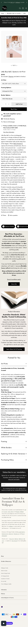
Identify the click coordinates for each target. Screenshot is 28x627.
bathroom (21, 539)
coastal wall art (22, 532)
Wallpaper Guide (4, 568)
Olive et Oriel (9, 620)
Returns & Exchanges (9, 122)
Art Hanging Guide (5, 576)
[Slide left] (11, 65)
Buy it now (14, 109)
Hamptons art (16, 534)
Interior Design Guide (5, 573)
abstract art (11, 534)
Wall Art (12, 2)
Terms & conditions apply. (14, 279)
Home (2, 13)
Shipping (11, 76)
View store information (8, 132)
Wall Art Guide (4, 570)
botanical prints (5, 534)
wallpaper (11, 526)
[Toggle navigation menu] (26, 8)
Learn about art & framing (14, 349)
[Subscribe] (25, 484)
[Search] (19, 8)
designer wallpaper (20, 511)
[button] (1, 2)
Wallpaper (17, 2)
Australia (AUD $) (8, 607)
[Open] (3, 623)
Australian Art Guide (5, 578)
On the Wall (3, 581)
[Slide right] (17, 65)
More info (14, 284)
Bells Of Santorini (18, 144)
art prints (5, 511)
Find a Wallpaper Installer (6, 584)
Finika (14, 167)
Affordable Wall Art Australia (14, 13)
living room (11, 539)
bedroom (16, 539)
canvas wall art (11, 511)
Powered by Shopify (19, 620)
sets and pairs (14, 541)
